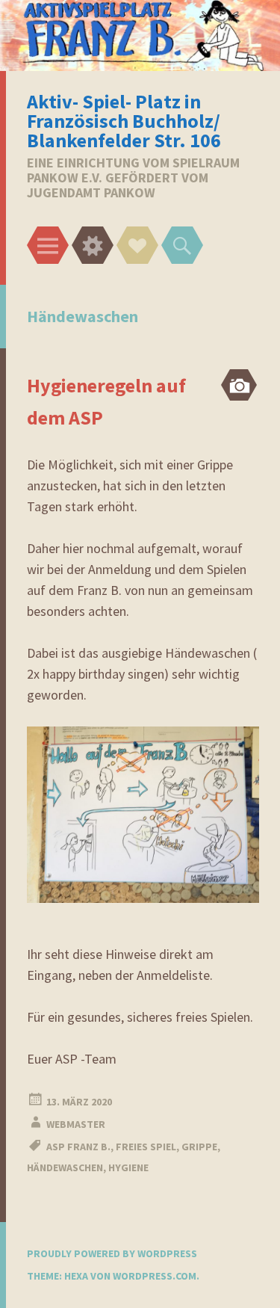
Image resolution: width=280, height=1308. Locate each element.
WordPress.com (154, 1276)
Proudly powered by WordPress (112, 1253)
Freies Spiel (146, 1146)
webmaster (75, 1124)
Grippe (199, 1146)
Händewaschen (65, 1167)
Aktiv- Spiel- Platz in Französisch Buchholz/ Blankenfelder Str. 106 (124, 120)
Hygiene (128, 1167)
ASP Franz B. (78, 1146)
